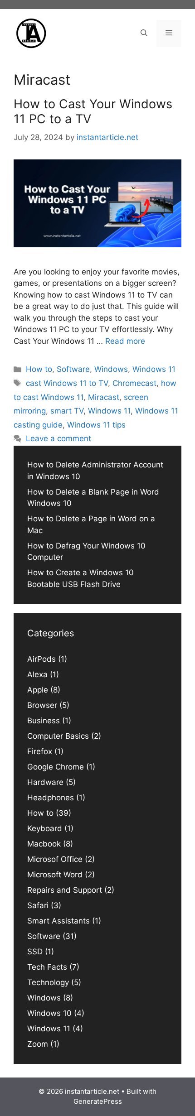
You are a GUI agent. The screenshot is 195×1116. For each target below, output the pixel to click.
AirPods (41, 659)
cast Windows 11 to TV (67, 383)
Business (43, 720)
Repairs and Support (64, 890)
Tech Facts (47, 967)
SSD (35, 951)
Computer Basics (58, 736)
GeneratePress (97, 1101)
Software (73, 369)
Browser (42, 705)
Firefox (39, 751)
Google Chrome (55, 766)
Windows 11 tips (96, 424)
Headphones (50, 797)
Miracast (103, 397)
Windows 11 (154, 369)
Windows (111, 369)
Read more (125, 341)
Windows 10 (49, 1013)
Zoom (37, 1044)
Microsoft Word (55, 874)
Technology (48, 982)
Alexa (37, 674)
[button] (144, 33)
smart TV (66, 410)
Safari (38, 905)
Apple (37, 689)
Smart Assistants (58, 920)
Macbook (44, 843)
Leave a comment (58, 438)
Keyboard (44, 828)
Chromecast (134, 383)
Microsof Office (55, 859)
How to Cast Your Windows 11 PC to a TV (93, 111)
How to (39, 369)
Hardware (45, 782)
